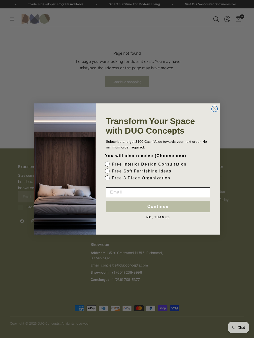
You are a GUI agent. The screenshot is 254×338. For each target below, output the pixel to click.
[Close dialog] (215, 109)
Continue (158, 206)
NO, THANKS (158, 217)
